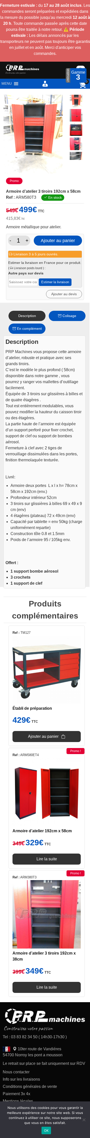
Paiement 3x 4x (16, 1094)
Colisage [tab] (69, 316)
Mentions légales (18, 1101)
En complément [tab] (29, 329)
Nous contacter (16, 1072)
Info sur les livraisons (21, 1079)
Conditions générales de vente (30, 1086)
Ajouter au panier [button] (43, 736)
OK (46, 1130)
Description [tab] (27, 316)
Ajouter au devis (64, 294)
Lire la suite (46, 859)
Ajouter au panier (58, 240)
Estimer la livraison (55, 282)
